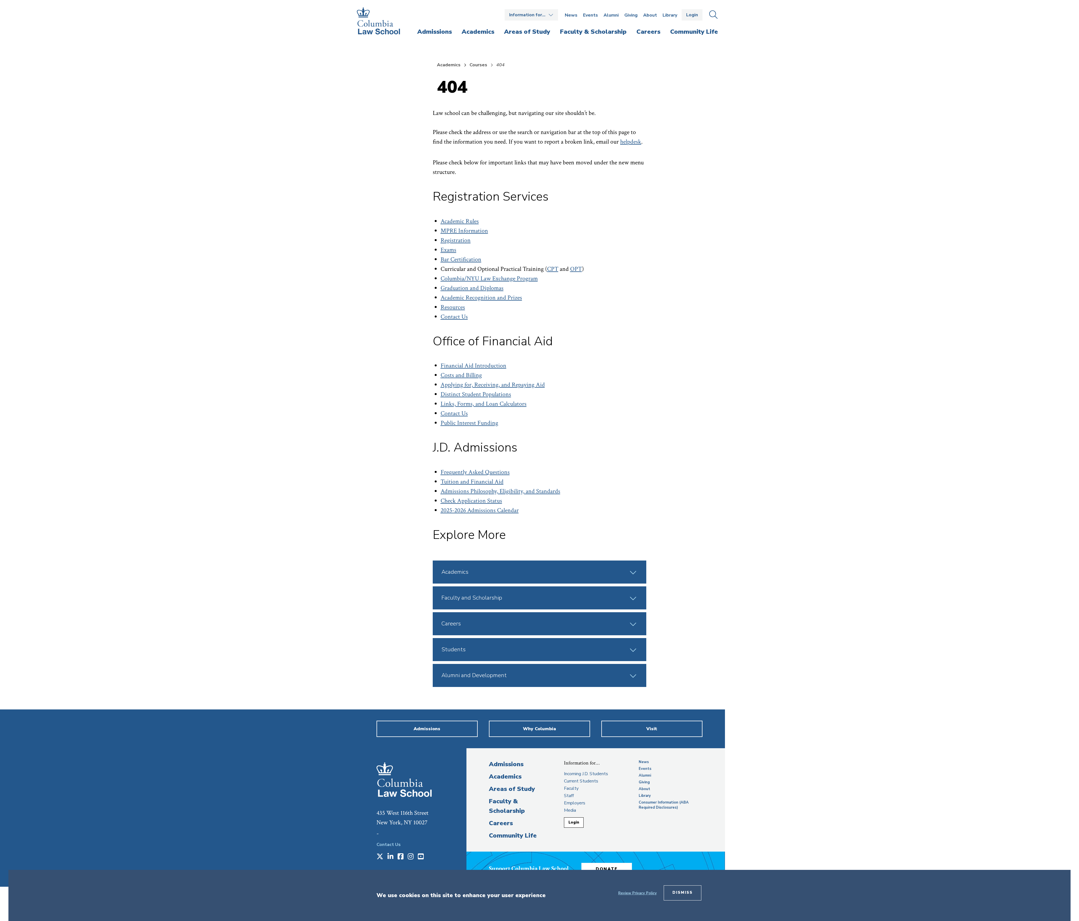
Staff (569, 796)
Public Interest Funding (469, 423)
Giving (631, 15)
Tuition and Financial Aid (472, 482)
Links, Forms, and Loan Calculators (484, 404)
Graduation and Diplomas (472, 288)
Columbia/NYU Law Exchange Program (489, 279)
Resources (453, 307)
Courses (478, 65)
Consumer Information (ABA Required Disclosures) (664, 805)
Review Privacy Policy (637, 893)
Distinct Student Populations (476, 394)
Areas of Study (512, 789)
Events (590, 15)
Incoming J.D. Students (586, 774)
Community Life (513, 835)
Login (692, 15)
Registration (456, 240)
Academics (449, 65)
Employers (574, 803)
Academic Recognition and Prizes (481, 298)
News (571, 15)
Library (670, 15)
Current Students (581, 781)
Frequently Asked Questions (475, 472)
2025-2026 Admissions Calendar (480, 510)
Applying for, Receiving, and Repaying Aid (493, 385)
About (650, 15)
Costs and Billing (461, 375)
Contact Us (454, 317)
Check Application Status (471, 501)
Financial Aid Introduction (473, 366)
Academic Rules (460, 221)
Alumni (611, 15)
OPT (576, 269)
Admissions (506, 764)
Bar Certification (461, 259)
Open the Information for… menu (531, 15)
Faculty (571, 788)
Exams (448, 250)
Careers (501, 823)
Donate (607, 869)
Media (570, 810)
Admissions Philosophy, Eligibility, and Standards (500, 491)
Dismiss (682, 892)
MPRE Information (464, 231)
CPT (552, 269)
